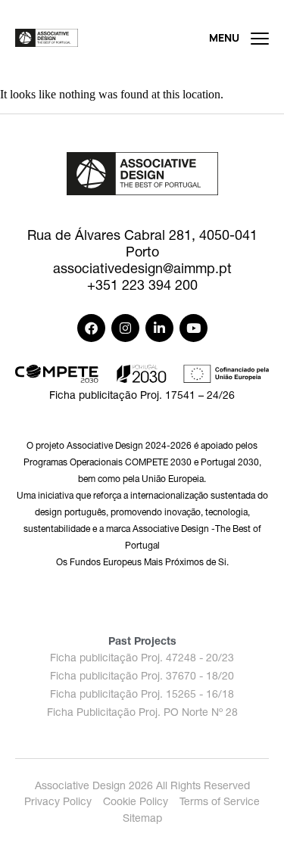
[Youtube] (193, 328)
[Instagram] (125, 328)
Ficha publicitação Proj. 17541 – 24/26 (142, 395)
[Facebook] (91, 328)
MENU (224, 37)
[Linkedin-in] (159, 328)
